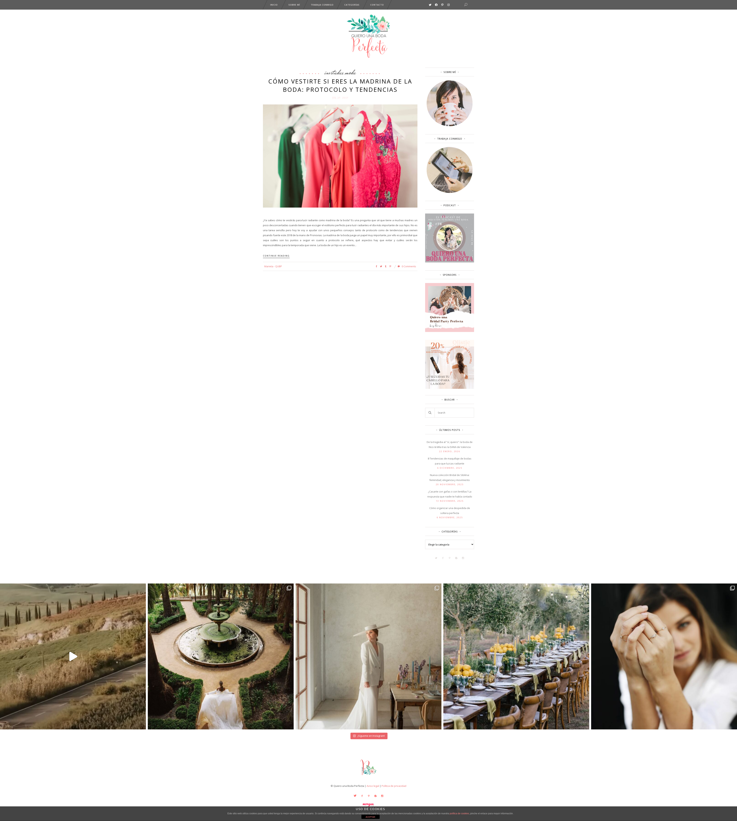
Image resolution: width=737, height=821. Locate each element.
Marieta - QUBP (273, 266)
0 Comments (408, 266)
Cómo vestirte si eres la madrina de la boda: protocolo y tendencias (340, 85)
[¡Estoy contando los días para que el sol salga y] (516, 656)
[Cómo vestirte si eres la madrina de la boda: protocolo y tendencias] (340, 155)
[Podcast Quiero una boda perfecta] (449, 261)
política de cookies (459, 813)
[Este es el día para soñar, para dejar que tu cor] (221, 656)
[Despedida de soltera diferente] (449, 331)
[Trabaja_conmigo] (449, 192)
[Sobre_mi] (449, 125)
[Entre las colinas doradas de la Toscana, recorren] (73, 656)
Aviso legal (373, 786)
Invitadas (334, 72)
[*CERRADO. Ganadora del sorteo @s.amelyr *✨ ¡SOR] (664, 656)
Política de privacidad (394, 786)
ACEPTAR (370, 817)
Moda (350, 72)
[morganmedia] (368, 776)
